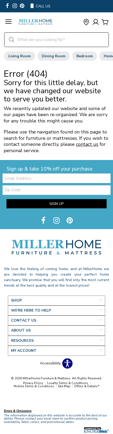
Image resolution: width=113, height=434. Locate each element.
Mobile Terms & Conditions (34, 386)
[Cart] (105, 22)
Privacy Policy (33, 383)
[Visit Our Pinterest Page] (69, 220)
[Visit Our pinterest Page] (22, 6)
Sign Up (56, 203)
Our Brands (14, 399)
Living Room (19, 56)
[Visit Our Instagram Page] (57, 220)
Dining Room (53, 56)
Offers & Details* (86, 386)
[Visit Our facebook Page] (7, 6)
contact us (87, 144)
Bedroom (84, 56)
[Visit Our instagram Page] (15, 6)
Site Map (64, 386)
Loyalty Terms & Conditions (67, 383)
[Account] (95, 22)
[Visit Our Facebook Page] (44, 220)
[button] (8, 22)
